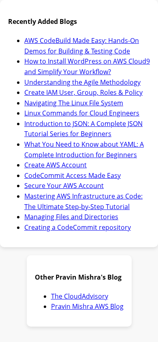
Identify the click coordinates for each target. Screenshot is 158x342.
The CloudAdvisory (79, 296)
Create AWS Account (55, 164)
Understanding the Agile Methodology (82, 82)
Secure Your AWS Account (64, 185)
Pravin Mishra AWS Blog (87, 306)
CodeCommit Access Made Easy (72, 175)
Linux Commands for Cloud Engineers (81, 113)
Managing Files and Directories (71, 216)
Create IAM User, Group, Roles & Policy (83, 92)
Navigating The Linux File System (73, 102)
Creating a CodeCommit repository (77, 227)
